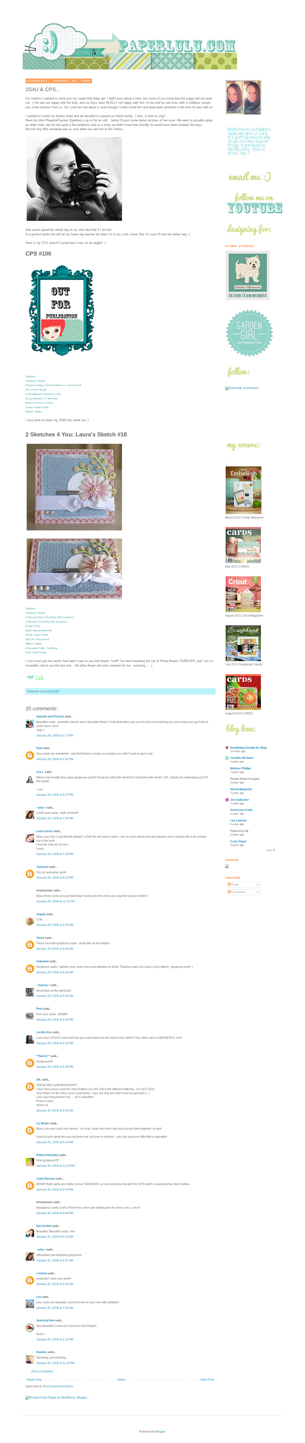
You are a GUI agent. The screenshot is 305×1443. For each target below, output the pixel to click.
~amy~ (41, 807)
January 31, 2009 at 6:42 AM (54, 1284)
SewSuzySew (45, 1320)
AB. (39, 1079)
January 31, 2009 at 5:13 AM (54, 1236)
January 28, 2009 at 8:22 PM (54, 877)
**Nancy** (43, 1056)
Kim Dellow (43, 1226)
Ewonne (41, 1352)
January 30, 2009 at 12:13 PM (55, 1165)
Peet (39, 1008)
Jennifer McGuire (242, 758)
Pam (39, 748)
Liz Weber (43, 1123)
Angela (41, 914)
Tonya (40, 937)
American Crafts (241, 810)
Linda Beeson (45, 1178)
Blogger (160, 1431)
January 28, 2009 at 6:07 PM (54, 794)
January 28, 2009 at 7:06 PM (54, 818)
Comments (238, 892)
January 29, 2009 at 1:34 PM (54, 1019)
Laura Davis (44, 831)
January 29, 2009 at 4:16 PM (54, 1043)
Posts (235, 884)
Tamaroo (42, 867)
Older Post (207, 1379)
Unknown (42, 961)
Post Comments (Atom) (58, 1386)
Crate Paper (238, 841)
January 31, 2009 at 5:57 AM (54, 1260)
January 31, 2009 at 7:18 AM (54, 1308)
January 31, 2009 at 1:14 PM (54, 1339)
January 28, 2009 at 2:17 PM (54, 735)
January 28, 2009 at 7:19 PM (54, 854)
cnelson (41, 1273)
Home (121, 1379)
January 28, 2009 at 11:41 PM (55, 901)
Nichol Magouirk (241, 789)
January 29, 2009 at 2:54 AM (54, 925)
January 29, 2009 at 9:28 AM (54, 996)
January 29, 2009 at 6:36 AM (54, 972)
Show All (271, 850)
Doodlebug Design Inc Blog (248, 747)
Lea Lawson (238, 820)
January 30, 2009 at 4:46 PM (54, 1213)
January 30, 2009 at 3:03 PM (54, 1189)
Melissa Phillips (240, 768)
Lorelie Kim (44, 1032)
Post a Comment (42, 1371)
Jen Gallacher (239, 799)
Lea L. (40, 772)
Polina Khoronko (47, 1155)
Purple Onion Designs (244, 779)
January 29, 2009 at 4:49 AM (54, 948)
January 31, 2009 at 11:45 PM (55, 1363)
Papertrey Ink (239, 831)
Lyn (38, 1297)
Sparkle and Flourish (50, 716)
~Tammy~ (43, 985)
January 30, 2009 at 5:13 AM (54, 1142)
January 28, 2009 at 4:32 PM (54, 759)
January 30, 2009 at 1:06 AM (54, 1110)
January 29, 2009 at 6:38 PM (54, 1066)
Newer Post (34, 1379)
